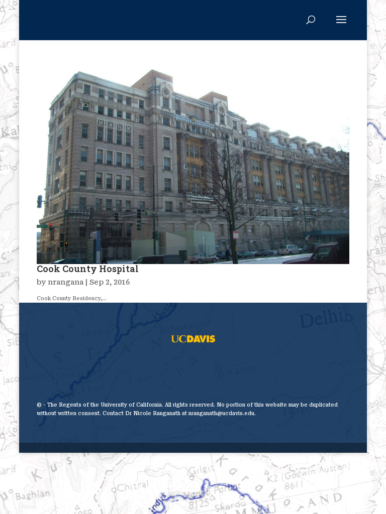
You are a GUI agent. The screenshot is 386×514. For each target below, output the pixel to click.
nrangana (65, 282)
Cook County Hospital (88, 269)
